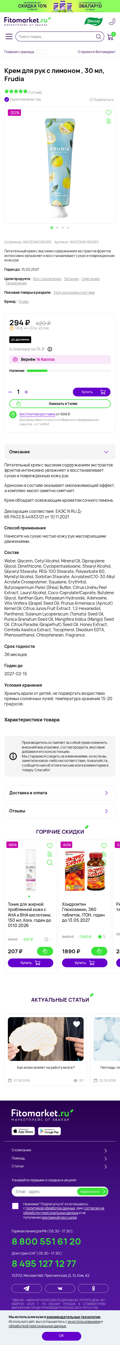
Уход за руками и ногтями (74, 292)
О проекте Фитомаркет (97, 51)
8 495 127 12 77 (44, 1263)
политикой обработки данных (50, 1208)
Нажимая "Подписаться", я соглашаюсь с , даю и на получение (63, 1210)
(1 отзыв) (35, 92)
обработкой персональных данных (37, 1325)
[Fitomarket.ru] (27, 21)
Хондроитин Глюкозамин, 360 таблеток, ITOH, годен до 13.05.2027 (83, 912)
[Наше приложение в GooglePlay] (49, 1131)
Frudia (24, 301)
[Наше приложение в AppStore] (23, 1131)
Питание (71, 279)
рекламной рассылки (59, 1217)
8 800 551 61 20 (46, 1241)
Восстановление (47, 279)
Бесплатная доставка (37, 414)
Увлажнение (16, 283)
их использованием (84, 1321)
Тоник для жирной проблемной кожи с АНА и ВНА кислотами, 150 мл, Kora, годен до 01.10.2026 (29, 914)
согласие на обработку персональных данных (63, 1210)
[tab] (51, 227)
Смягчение (90, 279)
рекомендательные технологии (73, 1316)
